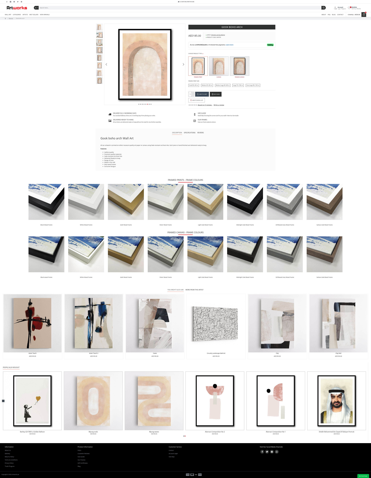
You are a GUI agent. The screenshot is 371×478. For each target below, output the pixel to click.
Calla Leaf (336, 432)
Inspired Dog (32, 432)
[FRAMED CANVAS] (239, 66)
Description (177, 133)
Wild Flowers (275, 432)
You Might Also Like (176, 290)
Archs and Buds (215, 432)
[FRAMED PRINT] (198, 66)
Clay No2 (338, 353)
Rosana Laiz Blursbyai (218, 35)
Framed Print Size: (193, 81)
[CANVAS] (218, 66)
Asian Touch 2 (93, 353)
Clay (277, 353)
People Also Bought (11, 367)
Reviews (200, 133)
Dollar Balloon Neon (93, 432)
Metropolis (154, 432)
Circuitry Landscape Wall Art (216, 353)
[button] (106, 64)
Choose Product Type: (195, 53)
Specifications (189, 133)
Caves (155, 353)
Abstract (11, 18)
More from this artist (194, 290)
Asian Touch (33, 353)
